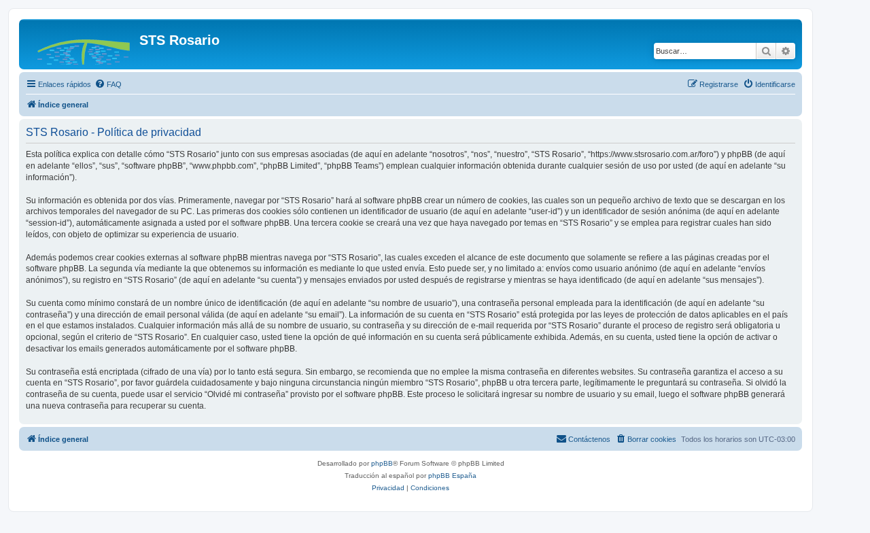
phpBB (382, 463)
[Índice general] (80, 44)
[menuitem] (108, 84)
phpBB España (452, 475)
